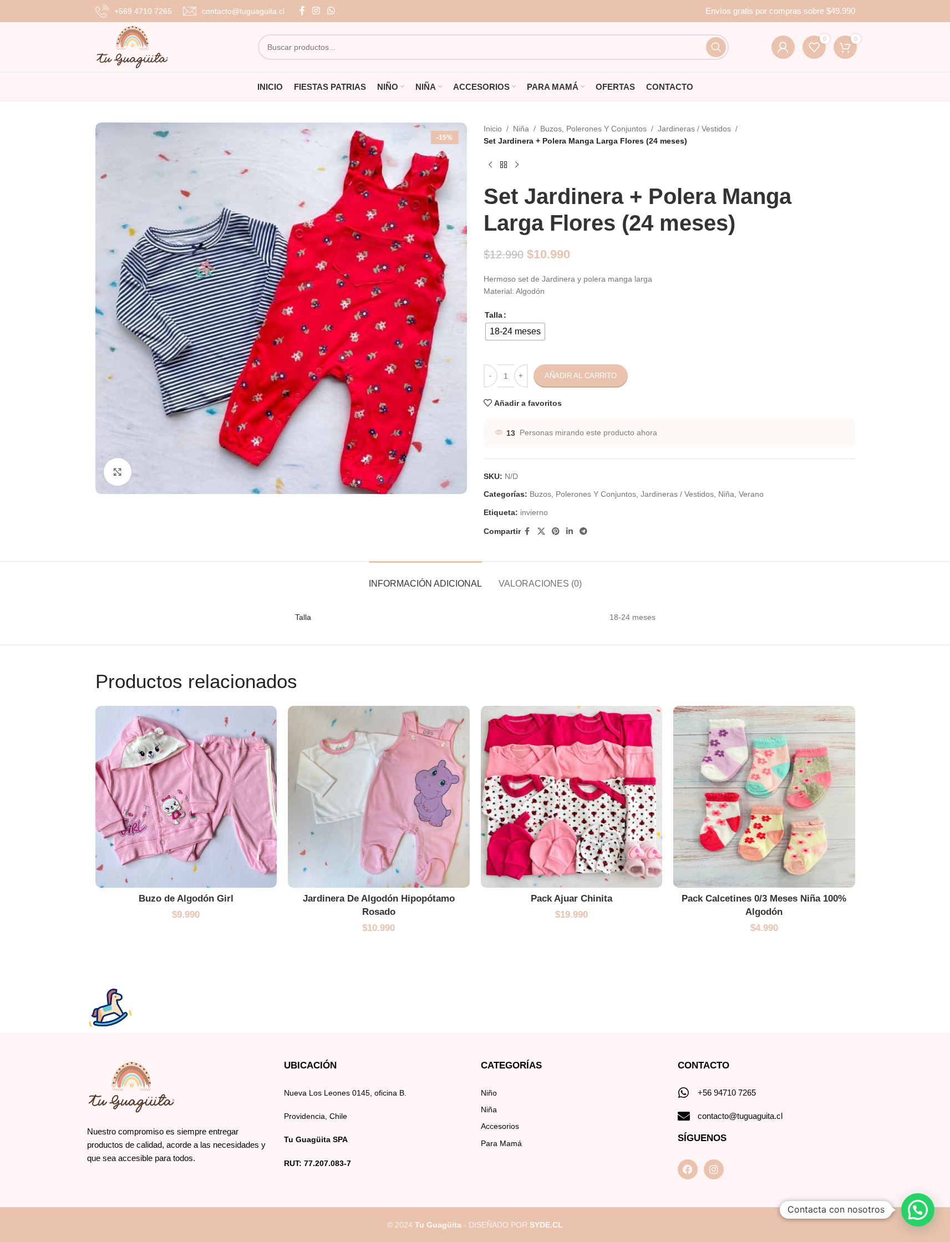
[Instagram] (714, 1169)
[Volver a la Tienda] (503, 165)
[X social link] (541, 531)
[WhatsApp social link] (331, 10)
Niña (521, 128)
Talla (493, 314)
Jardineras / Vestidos (694, 128)
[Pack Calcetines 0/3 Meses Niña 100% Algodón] (764, 797)
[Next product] (517, 165)
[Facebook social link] (302, 10)
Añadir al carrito (581, 375)
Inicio (493, 128)
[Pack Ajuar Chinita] (572, 797)
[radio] (515, 331)
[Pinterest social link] (555, 531)
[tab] (425, 578)
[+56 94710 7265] (684, 1093)
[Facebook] (688, 1169)
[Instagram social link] (316, 10)
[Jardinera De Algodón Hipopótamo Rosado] (379, 797)
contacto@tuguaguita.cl (740, 1116)
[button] (917, 1209)
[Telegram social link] (583, 531)
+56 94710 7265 (727, 1092)
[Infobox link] (133, 11)
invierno (534, 512)
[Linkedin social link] (569, 531)
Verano (751, 494)
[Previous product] (490, 165)
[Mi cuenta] (783, 47)
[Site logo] (132, 46)
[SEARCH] (716, 47)
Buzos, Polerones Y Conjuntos (593, 128)
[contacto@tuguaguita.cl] (684, 1116)
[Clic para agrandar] (117, 472)
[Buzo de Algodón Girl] (186, 797)
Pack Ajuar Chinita (571, 898)
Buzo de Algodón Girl (186, 898)
